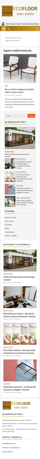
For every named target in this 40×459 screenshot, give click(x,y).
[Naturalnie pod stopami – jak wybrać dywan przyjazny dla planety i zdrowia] (10, 163)
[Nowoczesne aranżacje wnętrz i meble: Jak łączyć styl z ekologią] (10, 201)
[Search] (37, 29)
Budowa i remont (9, 151)
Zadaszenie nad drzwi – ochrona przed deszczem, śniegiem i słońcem (24, 190)
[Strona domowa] (4, 28)
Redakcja (19, 95)
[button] (8, 28)
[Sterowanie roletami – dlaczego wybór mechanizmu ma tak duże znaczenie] (10, 176)
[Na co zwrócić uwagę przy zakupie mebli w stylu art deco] (20, 68)
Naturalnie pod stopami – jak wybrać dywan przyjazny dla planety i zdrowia (24, 165)
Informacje (8, 225)
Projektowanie (10, 232)
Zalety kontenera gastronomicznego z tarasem (16, 420)
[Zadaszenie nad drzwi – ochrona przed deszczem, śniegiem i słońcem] (10, 189)
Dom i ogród (19, 185)
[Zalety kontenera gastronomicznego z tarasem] (20, 138)
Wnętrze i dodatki (21, 159)
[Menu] (8, 28)
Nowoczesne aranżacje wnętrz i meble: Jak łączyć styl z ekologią (25, 203)
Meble (6, 85)
